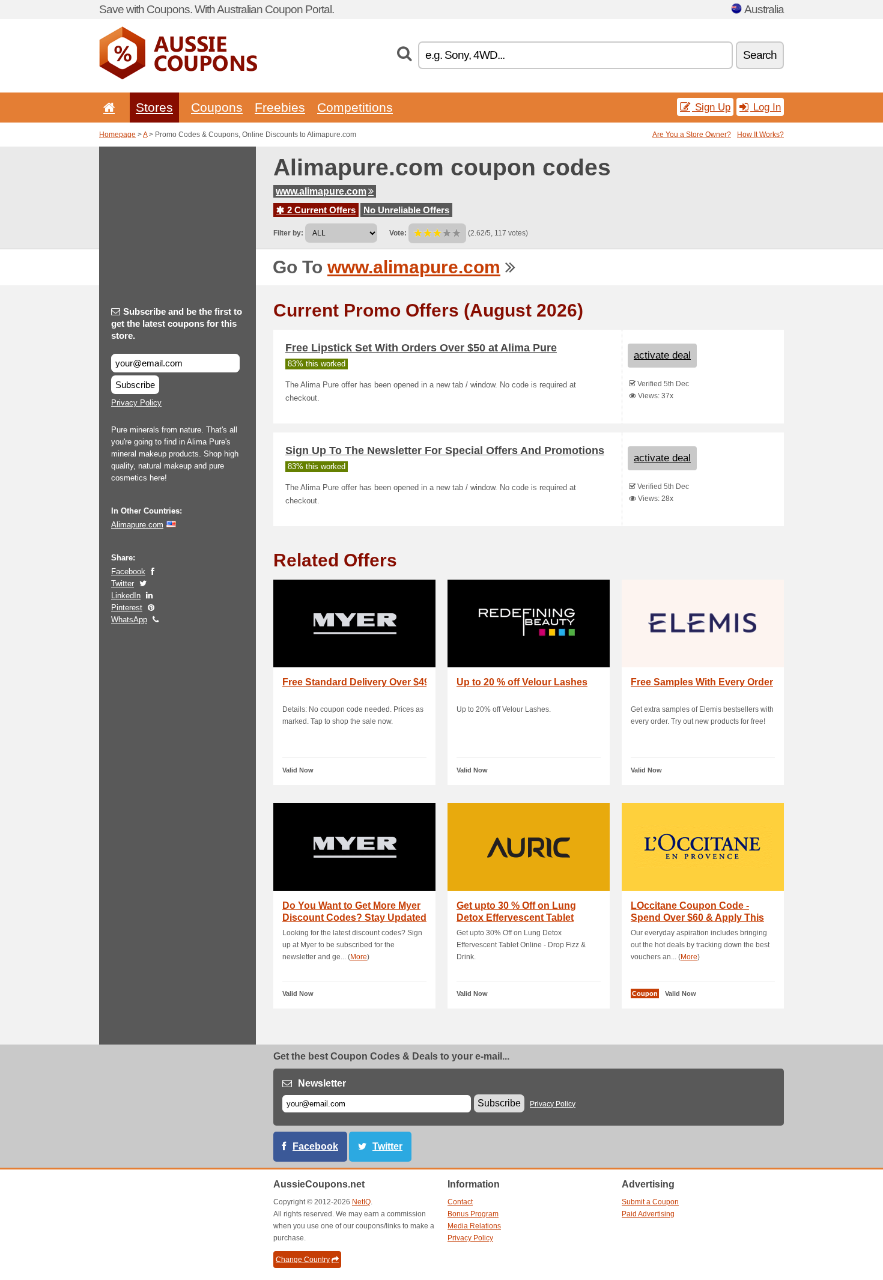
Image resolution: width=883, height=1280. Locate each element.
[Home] (107, 107)
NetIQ (361, 1202)
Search (760, 55)
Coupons (217, 107)
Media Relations (474, 1226)
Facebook (128, 571)
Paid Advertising (648, 1214)
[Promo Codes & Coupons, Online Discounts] (178, 77)
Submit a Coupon (650, 1202)
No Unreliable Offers (406, 210)
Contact (460, 1202)
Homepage (117, 134)
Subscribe (135, 385)
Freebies (280, 107)
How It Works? (760, 134)
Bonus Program (473, 1214)
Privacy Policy (136, 402)
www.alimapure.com (321, 191)
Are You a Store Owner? (691, 134)
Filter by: (288, 233)
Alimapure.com (137, 524)
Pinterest (126, 607)
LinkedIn (126, 595)
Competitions (355, 107)
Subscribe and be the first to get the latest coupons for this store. (176, 323)
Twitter (122, 583)
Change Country (303, 1259)
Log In (765, 107)
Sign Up (711, 107)
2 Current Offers (320, 210)
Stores (154, 107)
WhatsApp (129, 619)
